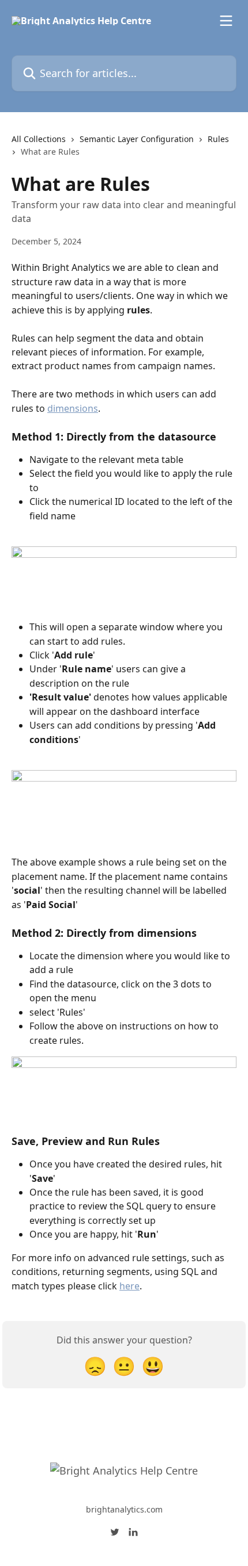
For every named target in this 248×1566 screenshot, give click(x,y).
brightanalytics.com (124, 1509)
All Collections (39, 138)
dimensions (72, 408)
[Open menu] (226, 21)
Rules (218, 138)
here (129, 1286)
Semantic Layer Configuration (137, 138)
